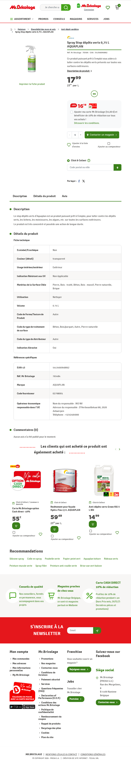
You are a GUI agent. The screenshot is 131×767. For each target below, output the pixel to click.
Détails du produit (44, 196)
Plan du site (47, 737)
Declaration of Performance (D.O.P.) (49, 697)
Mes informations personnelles (20, 669)
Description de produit (78, 71)
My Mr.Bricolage (20, 675)
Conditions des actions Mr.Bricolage (49, 704)
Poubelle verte (52, 558)
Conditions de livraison (46, 674)
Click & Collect (78, 160)
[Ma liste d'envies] (108, 7)
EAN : (92, 52)
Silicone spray (17, 558)
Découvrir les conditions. (87, 123)
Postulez (74, 699)
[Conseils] (13, 595)
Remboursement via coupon (50, 718)
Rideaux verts (111, 558)
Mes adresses (19, 663)
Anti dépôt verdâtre (70, 29)
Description (20, 196)
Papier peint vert (71, 558)
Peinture (21, 29)
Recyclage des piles (51, 728)
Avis (64, 196)
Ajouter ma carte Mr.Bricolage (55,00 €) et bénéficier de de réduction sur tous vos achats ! (95, 115)
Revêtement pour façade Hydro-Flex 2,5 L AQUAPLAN (65, 508)
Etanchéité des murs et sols (43, 29)
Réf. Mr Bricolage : (74, 52)
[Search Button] (66, 7)
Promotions (47, 658)
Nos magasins (48, 663)
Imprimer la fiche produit (32, 84)
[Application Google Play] (16, 707)
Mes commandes (20, 658)
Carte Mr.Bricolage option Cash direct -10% (25, 510)
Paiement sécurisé (50, 679)
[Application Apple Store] (28, 707)
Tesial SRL (94, 758)
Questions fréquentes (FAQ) (50, 690)
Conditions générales (93, 754)
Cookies (45, 732)
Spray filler (41, 565)
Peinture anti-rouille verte (63, 565)
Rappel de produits (51, 723)
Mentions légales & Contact (61, 754)
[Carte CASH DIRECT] (89, 595)
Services (45, 684)
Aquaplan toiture (92, 558)
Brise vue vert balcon (91, 565)
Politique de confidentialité (46, 711)
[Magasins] (51, 595)
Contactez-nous (49, 668)
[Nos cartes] (22, 690)
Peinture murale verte (21, 565)
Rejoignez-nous (77, 669)
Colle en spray (34, 558)
